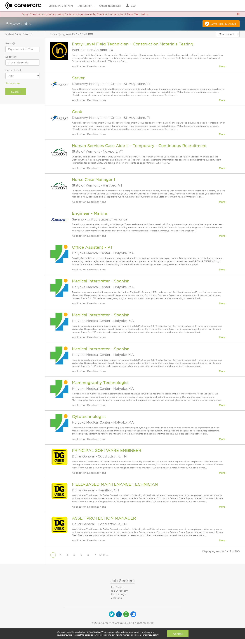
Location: (11, 56)
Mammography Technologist (100, 382)
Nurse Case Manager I (93, 179)
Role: (8, 43)
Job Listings (118, 594)
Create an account (110, 5)
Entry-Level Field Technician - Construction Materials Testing (132, 44)
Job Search (117, 587)
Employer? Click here (61, 5)
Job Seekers (122, 580)
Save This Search (223, 23)
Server (78, 78)
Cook (77, 112)
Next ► (103, 555)
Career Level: (13, 70)
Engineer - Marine (89, 213)
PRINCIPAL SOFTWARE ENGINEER (106, 450)
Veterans (116, 597)
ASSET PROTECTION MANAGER (104, 518)
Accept (178, 633)
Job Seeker (85, 5)
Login (132, 6)
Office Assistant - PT (92, 247)
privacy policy (93, 632)
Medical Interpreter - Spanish (100, 281)
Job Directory (119, 590)
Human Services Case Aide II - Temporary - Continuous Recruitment (139, 145)
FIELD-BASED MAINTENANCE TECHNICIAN (115, 484)
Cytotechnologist (89, 416)
